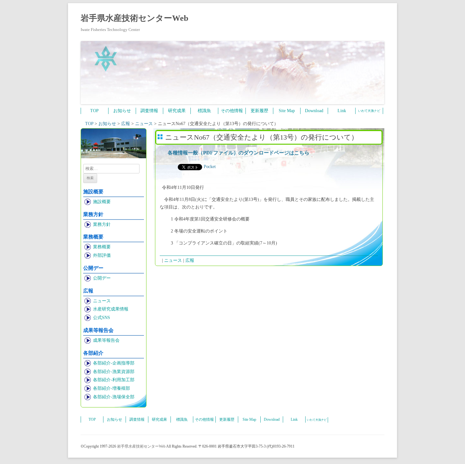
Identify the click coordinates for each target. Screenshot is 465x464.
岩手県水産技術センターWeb (134, 18)
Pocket (210, 166)
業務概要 (102, 246)
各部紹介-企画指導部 (113, 363)
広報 (189, 260)
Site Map (287, 110)
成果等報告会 (106, 340)
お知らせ (122, 110)
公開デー (102, 278)
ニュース (102, 300)
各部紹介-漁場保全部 (113, 397)
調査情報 (149, 110)
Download (314, 110)
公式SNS (101, 317)
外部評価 (102, 255)
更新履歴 (259, 110)
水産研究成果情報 (110, 309)
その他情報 (232, 110)
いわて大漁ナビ (369, 110)
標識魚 (204, 110)
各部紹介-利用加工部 (113, 379)
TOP (94, 110)
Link (342, 110)
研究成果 (177, 110)
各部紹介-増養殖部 (111, 388)
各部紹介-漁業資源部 (113, 371)
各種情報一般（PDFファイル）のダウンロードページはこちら (238, 152)
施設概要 (102, 201)
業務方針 (102, 224)
